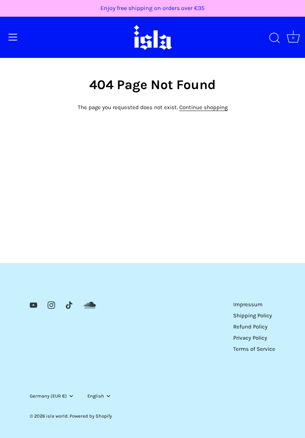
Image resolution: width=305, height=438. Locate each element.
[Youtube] (33, 304)
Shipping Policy (252, 315)
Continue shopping (203, 107)
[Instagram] (51, 304)
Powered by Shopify (91, 416)
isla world (57, 416)
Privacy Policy (250, 337)
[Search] (274, 38)
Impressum (248, 304)
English (95, 396)
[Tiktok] (69, 304)
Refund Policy (250, 326)
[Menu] (13, 37)
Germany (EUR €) (48, 396)
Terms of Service (254, 349)
